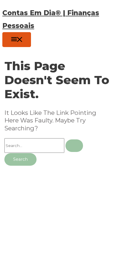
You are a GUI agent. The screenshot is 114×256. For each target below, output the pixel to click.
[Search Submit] (74, 145)
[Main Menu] (16, 39)
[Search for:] (43, 145)
